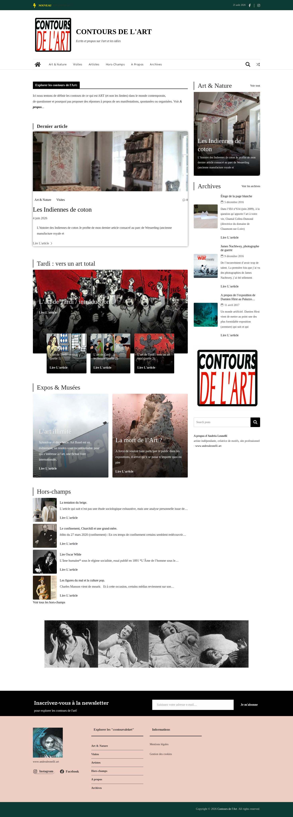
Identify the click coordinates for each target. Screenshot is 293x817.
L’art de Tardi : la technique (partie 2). (106, 356)
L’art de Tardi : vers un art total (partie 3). (153, 356)
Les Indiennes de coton (62, 209)
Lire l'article (41, 243)
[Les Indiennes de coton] (110, 161)
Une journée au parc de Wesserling (63, 5)
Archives (156, 64)
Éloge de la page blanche (236, 196)
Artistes (94, 64)
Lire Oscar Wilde (70, 554)
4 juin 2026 (40, 218)
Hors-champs (115, 64)
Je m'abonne (249, 704)
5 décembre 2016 (234, 202)
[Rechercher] (255, 422)
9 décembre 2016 (234, 256)
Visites (77, 64)
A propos (137, 64)
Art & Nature (58, 64)
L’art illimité (55, 431)
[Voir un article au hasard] (258, 64)
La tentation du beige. (73, 502)
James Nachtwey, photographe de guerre (240, 248)
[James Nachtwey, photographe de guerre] (206, 266)
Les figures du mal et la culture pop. (82, 580)
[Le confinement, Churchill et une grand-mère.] (45, 536)
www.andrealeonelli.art (208, 445)
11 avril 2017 (231, 305)
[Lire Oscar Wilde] (45, 562)
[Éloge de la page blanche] (206, 216)
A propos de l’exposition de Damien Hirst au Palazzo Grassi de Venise (238, 297)
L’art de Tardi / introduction (74, 301)
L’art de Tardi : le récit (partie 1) (64, 356)
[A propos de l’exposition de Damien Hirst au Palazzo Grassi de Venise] (206, 315)
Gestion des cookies (161, 754)
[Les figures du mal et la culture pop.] (45, 588)
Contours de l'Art (114, 32)
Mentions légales (159, 744)
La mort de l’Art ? (138, 440)
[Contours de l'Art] (37, 64)
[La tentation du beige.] (45, 510)
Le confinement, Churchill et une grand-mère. (88, 528)
